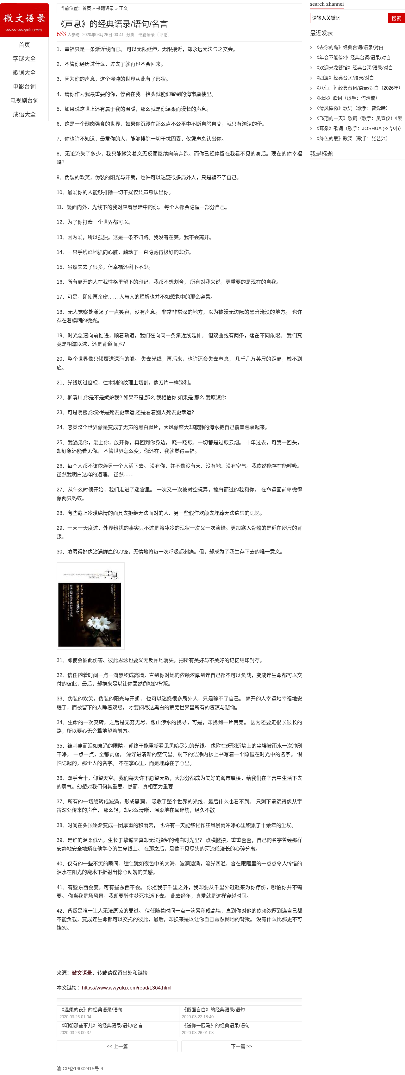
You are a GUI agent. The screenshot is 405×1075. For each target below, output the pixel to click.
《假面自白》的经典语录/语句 (213, 1009)
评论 (163, 34)
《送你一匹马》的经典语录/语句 (216, 1025)
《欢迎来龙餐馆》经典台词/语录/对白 (354, 67)
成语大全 (24, 114)
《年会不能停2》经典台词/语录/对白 (353, 57)
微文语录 (24, 20)
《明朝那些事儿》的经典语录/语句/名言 (101, 1025)
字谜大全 (24, 59)
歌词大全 (24, 73)
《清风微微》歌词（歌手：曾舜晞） (352, 108)
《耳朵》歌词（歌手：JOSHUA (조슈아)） (359, 128)
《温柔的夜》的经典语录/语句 (90, 1009)
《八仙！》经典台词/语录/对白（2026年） (359, 88)
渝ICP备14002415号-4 (80, 1068)
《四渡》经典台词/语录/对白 (344, 77)
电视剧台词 (24, 101)
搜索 (396, 18)
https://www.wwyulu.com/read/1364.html (126, 987)
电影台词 (24, 87)
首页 (24, 45)
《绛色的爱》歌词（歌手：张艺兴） (352, 138)
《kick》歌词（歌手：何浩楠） (347, 98)
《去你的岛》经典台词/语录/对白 (349, 47)
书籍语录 (105, 8)
